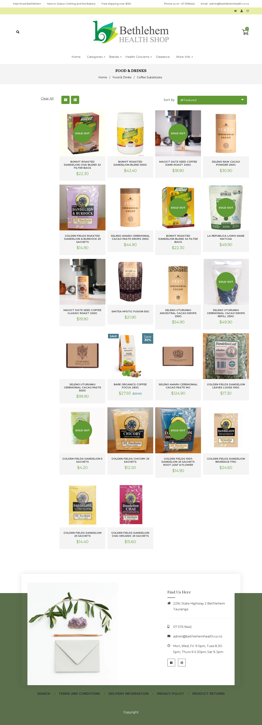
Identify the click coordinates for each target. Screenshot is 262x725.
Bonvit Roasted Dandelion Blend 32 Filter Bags (178, 238)
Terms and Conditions (79, 694)
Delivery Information (128, 694)
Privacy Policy (170, 694)
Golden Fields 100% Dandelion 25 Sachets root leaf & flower (178, 461)
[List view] (75, 100)
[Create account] (243, 10)
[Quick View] (102, 116)
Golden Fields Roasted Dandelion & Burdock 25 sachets (82, 238)
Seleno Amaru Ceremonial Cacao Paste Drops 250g (130, 237)
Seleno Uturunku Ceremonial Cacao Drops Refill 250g (226, 313)
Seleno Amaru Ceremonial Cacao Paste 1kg (178, 386)
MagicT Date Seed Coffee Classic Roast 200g (82, 311)
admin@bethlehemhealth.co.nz (229, 3)
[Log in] (236, 10)
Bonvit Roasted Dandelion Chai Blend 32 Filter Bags (82, 164)
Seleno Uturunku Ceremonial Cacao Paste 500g (82, 387)
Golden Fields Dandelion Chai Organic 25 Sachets (130, 534)
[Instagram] (182, 662)
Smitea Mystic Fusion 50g (130, 311)
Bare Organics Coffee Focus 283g (130, 386)
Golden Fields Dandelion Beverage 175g (226, 460)
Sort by (169, 100)
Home (102, 77)
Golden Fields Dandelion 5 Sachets (82, 460)
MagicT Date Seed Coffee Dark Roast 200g (178, 163)
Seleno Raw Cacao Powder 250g (226, 163)
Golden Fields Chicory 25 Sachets (130, 460)
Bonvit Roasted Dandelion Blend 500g (130, 163)
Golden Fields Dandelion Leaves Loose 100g (226, 386)
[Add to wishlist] (247, 10)
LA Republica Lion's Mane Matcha (225, 237)
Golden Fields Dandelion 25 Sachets (82, 534)
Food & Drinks (122, 77)
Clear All (47, 98)
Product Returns (208, 694)
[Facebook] (171, 662)
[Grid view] (65, 100)
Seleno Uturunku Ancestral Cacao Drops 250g (178, 313)
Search (43, 694)
